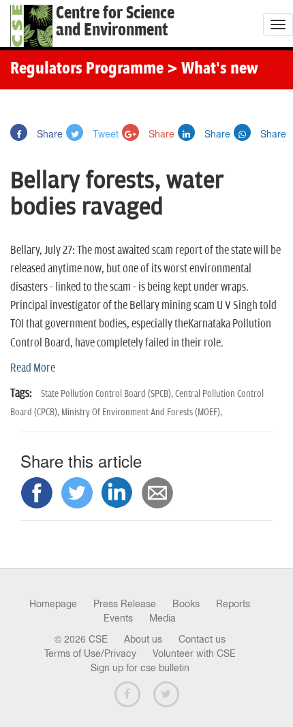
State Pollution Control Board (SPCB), (108, 394)
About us (143, 639)
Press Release (124, 603)
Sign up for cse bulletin (140, 667)
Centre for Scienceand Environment (115, 21)
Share (48, 133)
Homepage (53, 603)
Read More (32, 368)
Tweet (104, 133)
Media (162, 618)
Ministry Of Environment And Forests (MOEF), (141, 412)
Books (186, 603)
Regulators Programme (87, 69)
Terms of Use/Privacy (90, 653)
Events (118, 618)
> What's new (212, 69)
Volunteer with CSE (194, 653)
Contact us (202, 639)
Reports (233, 603)
